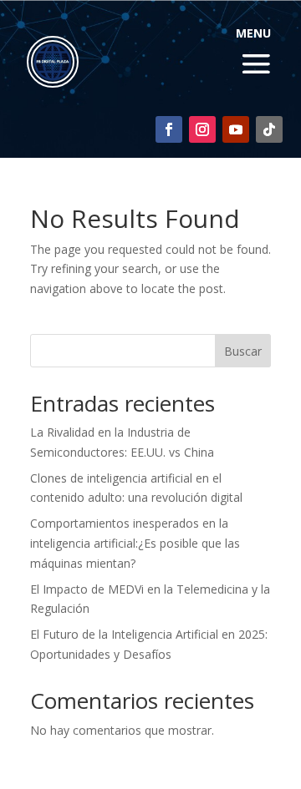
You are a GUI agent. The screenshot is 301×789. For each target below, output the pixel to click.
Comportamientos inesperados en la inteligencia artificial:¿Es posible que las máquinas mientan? (135, 543)
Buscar (243, 351)
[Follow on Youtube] (235, 129)
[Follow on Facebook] (169, 129)
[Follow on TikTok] (269, 129)
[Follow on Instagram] (202, 129)
